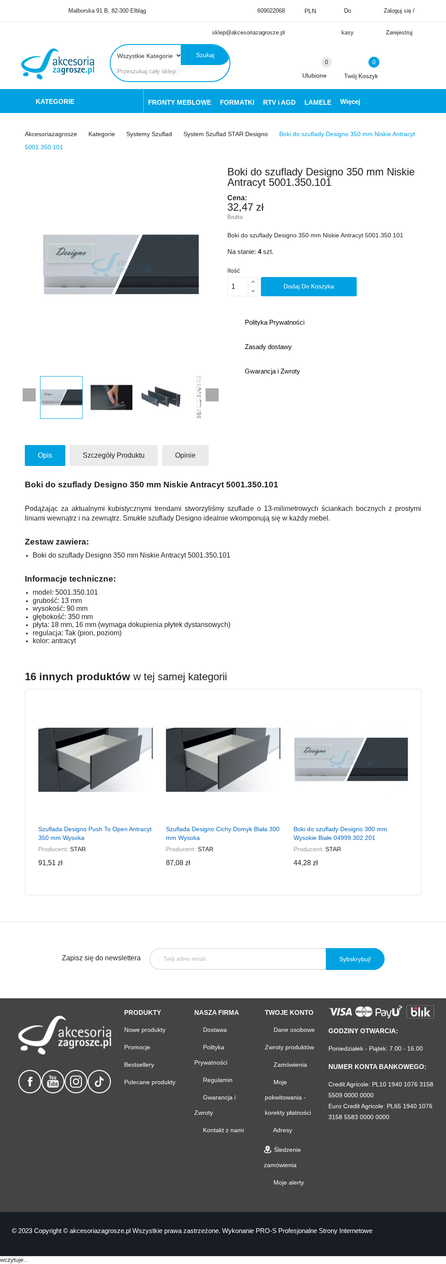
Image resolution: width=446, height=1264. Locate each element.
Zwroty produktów (289, 1047)
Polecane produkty (150, 1082)
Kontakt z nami (222, 1130)
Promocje (137, 1047)
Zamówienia (289, 1064)
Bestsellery (139, 1064)
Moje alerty (288, 1182)
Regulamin (217, 1079)
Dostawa (214, 1029)
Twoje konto (289, 1012)
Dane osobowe (293, 1029)
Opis (45, 455)
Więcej (350, 101)
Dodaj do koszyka (309, 286)
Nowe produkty (145, 1029)
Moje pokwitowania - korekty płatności (288, 1097)
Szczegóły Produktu (114, 455)
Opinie (185, 455)
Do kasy (347, 21)
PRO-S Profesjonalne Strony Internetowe (314, 1230)
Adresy (282, 1130)
